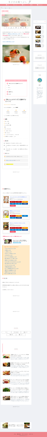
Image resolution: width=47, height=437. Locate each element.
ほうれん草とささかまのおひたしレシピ (12, 261)
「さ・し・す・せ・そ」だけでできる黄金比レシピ (18, 196)
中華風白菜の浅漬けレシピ (10, 266)
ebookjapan (12, 205)
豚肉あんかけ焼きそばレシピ (13, 33)
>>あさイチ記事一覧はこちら (7, 41)
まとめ (10, 94)
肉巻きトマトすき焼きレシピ (10, 260)
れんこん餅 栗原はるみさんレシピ (11, 268)
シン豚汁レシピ (8, 251)
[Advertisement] (16, 71)
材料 (8, 85)
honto (19, 203)
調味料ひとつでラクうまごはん (15, 210)
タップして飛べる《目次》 (16, 80)
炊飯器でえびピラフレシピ (10, 271)
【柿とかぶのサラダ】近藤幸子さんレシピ (16, 83)
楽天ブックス (13, 215)
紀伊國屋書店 (25, 203)
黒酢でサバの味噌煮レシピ (10, 270)
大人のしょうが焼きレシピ (10, 253)
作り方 (8, 87)
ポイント (9, 89)
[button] (25, 28)
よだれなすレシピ (8, 255)
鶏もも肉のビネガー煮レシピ (10, 263)
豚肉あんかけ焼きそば (9, 160)
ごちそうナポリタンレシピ (10, 248)
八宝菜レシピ (7, 250)
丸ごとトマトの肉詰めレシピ (10, 256)
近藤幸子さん (11, 91)
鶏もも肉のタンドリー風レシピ (10, 258)
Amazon (19, 215)
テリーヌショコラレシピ (9, 265)
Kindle (13, 203)
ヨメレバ (13, 224)
